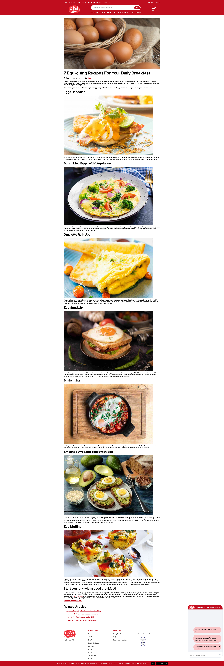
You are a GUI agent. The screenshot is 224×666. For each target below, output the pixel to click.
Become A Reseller (94, 2)
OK (153, 663)
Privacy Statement (144, 634)
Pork (89, 634)
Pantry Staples (136, 12)
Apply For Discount (119, 634)
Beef (90, 640)
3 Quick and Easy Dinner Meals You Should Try (81, 620)
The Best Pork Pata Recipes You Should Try (80, 617)
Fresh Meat (95, 12)
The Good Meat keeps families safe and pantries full (83, 614)
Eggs (114, 12)
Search (137, 7)
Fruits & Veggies (123, 12)
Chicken (91, 637)
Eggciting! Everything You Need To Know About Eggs (83, 611)
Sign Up (150, 2)
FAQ (114, 637)
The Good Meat (78, 596)
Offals (90, 652)
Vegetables (92, 655)
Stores (84, 2)
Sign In (158, 2)
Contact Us (106, 2)
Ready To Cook (106, 12)
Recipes (72, 2)
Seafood (91, 646)
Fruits (90, 658)
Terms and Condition (120, 640)
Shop (65, 2)
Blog (78, 2)
